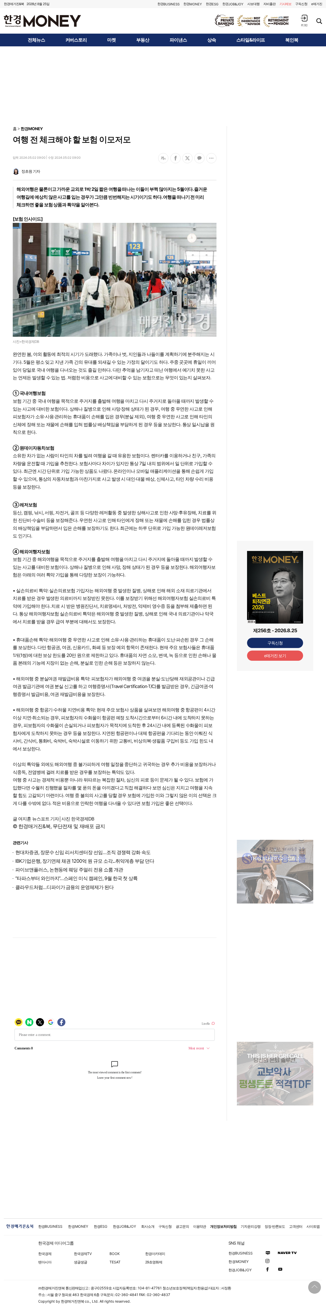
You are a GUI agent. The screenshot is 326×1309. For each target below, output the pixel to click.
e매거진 (316, 4)
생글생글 (80, 1262)
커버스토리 (76, 40)
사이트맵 (313, 1226)
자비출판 (269, 4)
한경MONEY (32, 128)
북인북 (291, 40)
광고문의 (182, 1226)
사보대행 (253, 4)
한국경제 (44, 1253)
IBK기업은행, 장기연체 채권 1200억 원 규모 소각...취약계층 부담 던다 (84, 861)
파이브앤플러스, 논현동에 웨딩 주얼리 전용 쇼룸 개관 (69, 870)
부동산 (142, 40)
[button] (304, 20)
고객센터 (295, 1226)
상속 (211, 40)
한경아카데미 (155, 1253)
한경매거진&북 (14, 4)
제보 (285, 4)
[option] (252, 21)
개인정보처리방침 (223, 1226)
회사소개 (147, 1226)
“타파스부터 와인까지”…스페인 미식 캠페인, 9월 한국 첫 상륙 (76, 878)
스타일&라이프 (250, 40)
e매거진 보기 (275, 655)
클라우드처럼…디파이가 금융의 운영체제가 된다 (64, 887)
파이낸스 (178, 40)
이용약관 (199, 1226)
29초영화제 (153, 1262)
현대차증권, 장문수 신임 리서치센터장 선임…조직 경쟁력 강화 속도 (83, 852)
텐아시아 (44, 1262)
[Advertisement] (163, 86)
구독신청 (301, 4)
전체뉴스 (36, 40)
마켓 (111, 40)
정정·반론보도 (275, 1226)
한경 (168, 4)
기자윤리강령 (251, 1226)
